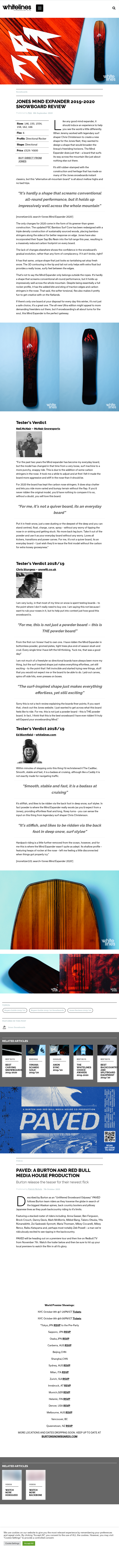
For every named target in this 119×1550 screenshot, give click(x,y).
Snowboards (21, 92)
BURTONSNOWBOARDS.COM (59, 1436)
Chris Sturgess (25, 569)
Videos (19, 1161)
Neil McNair (23, 428)
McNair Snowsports (47, 428)
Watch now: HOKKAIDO (12, 1485)
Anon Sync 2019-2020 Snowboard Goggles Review (59, 1059)
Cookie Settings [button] (12, 1543)
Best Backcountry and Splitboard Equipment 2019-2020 (107, 1063)
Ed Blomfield (24, 734)
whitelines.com (46, 734)
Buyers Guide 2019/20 (14, 1010)
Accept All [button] (28, 1543)
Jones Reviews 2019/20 (80, 1010)
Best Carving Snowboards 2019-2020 (12, 1061)
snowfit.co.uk (47, 569)
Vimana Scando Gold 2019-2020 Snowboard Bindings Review (35, 1061)
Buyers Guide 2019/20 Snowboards (47, 1010)
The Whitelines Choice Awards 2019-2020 (83, 1062)
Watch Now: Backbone (35, 1485)
